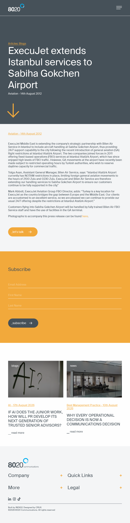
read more (17, 433)
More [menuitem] (14, 488)
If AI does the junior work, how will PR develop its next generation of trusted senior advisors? (35, 419)
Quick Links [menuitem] (80, 475)
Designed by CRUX (32, 507)
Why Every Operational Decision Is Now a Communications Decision (93, 420)
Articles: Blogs (17, 43)
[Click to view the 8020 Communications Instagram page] (14, 499)
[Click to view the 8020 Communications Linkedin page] (9, 499)
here (85, 216)
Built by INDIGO (15, 507)
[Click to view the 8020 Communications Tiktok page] (19, 499)
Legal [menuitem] (74, 488)
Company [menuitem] (18, 475)
